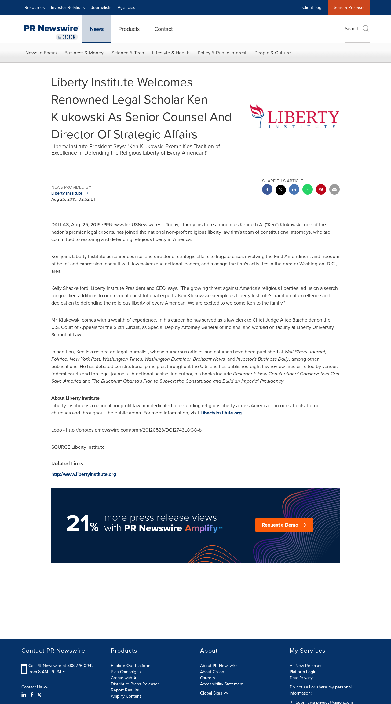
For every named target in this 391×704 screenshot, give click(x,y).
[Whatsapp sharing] (307, 190)
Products (129, 29)
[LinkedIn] (24, 695)
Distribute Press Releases (135, 684)
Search (352, 28)
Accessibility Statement (221, 684)
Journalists (101, 7)
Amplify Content (126, 696)
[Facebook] (32, 695)
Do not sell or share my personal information (321, 690)
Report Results (125, 690)
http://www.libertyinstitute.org (83, 474)
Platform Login (303, 672)
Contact (163, 29)
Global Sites (212, 693)
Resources (34, 7)
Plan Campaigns (126, 672)
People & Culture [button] (272, 52)
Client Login (313, 7)
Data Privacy (301, 678)
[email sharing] (334, 190)
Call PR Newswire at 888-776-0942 (61, 665)
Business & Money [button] (84, 52)
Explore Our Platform (130, 665)
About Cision (212, 672)
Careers (207, 678)
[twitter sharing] (281, 191)
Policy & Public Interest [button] (222, 52)
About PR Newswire (219, 665)
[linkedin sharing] (294, 190)
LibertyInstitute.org (221, 412)
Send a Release (349, 7)
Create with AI (124, 678)
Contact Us (32, 687)
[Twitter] (39, 695)
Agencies (126, 7)
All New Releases (306, 665)
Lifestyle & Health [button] (171, 52)
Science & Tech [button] (127, 52)
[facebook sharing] (267, 190)
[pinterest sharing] (321, 190)
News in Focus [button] (41, 52)
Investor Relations (68, 7)
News (97, 29)
